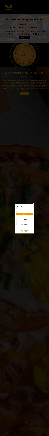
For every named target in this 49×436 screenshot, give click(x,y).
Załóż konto (24, 231)
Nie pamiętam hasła (24, 230)
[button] (24, 222)
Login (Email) (19, 206)
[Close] (33, 203)
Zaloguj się (24, 214)
